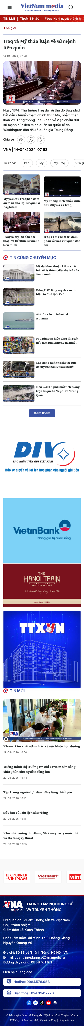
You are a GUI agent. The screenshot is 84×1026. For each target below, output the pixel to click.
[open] (9, 7)
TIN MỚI (9, 18)
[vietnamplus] (48, 877)
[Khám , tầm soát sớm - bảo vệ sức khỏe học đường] (42, 720)
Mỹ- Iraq (59, 163)
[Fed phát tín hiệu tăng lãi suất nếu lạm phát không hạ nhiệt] (18, 345)
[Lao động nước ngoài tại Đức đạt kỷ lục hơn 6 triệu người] (18, 369)
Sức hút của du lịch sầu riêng (25, 812)
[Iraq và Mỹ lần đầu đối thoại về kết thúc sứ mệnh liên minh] (21, 222)
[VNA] (29, 1004)
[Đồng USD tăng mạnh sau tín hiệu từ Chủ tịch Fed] (18, 297)
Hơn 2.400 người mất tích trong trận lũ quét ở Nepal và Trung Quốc (58, 391)
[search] (74, 7)
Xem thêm (42, 413)
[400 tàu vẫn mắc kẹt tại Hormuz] (18, 321)
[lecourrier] (16, 877)
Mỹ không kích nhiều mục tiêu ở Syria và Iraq (62, 203)
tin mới (17, 690)
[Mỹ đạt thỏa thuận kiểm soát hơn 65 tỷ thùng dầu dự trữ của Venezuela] (18, 273)
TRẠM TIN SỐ (30, 18)
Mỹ (42, 163)
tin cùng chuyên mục (33, 257)
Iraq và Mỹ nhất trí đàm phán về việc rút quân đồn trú (62, 241)
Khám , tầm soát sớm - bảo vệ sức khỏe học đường (41, 746)
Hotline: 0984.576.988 (31, 982)
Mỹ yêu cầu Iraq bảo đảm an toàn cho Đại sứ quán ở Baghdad (21, 203)
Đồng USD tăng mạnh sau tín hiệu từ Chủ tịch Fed (56, 292)
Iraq (26, 163)
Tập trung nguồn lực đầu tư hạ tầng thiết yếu (37, 792)
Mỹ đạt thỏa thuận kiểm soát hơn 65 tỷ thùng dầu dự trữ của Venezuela (57, 270)
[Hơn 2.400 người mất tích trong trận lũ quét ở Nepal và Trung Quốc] (18, 393)
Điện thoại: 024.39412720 (33, 993)
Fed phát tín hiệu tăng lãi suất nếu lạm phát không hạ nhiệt (57, 341)
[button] (40, 684)
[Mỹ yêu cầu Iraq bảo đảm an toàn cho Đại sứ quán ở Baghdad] (21, 184)
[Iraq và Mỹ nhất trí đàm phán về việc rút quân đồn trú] (62, 222)
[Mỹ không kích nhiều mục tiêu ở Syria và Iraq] (62, 186)
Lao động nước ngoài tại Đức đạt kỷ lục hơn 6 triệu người (56, 365)
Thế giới (9, 28)
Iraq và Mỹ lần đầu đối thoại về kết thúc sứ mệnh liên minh (21, 241)
